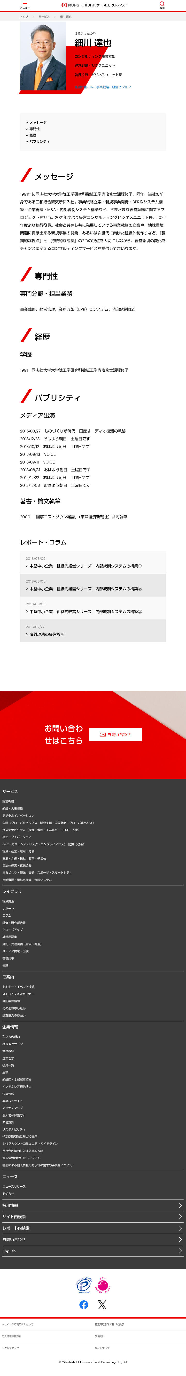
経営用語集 (9, 936)
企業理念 (8, 1058)
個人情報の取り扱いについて (21, 1158)
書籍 (5, 965)
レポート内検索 (16, 1228)
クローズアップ (12, 929)
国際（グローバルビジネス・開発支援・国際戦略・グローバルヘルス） (48, 822)
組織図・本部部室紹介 (16, 1079)
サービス (44, 16)
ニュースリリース (14, 1186)
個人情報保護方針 (14, 1115)
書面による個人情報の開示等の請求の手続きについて (37, 1165)
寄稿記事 (8, 958)
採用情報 (10, 1205)
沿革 (5, 1072)
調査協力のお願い (14, 1015)
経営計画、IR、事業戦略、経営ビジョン (103, 87)
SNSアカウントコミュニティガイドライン (30, 1143)
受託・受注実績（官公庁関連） (22, 944)
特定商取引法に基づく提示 (109, 1324)
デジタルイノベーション (18, 815)
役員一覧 (8, 1065)
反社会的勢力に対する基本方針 (22, 1150)
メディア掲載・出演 (15, 951)
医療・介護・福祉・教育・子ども (24, 858)
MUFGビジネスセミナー (18, 994)
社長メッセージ (12, 1044)
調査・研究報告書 (14, 922)
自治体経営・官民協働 (16, 865)
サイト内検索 (14, 1216)
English (9, 1250)
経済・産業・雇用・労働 (18, 851)
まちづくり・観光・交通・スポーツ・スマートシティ (37, 872)
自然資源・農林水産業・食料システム (27, 879)
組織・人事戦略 (12, 808)
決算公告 (8, 1094)
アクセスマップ (12, 1108)
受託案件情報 (11, 1001)
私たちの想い (11, 1036)
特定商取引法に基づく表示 (19, 1136)
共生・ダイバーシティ (16, 837)
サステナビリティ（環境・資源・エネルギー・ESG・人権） (41, 830)
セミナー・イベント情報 (18, 986)
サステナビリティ (14, 1129)
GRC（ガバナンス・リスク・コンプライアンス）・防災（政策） (44, 844)
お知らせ (8, 1193)
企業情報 (10, 1026)
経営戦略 (8, 801)
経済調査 (8, 901)
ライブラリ (12, 891)
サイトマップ (102, 1348)
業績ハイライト (12, 1101)
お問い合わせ (14, 1239)
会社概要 (8, 1051)
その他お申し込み (14, 1008)
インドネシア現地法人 (16, 1086)
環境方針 (8, 1122)
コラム (6, 915)
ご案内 (8, 977)
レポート (8, 908)
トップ (24, 16)
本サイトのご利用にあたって (17, 1324)
